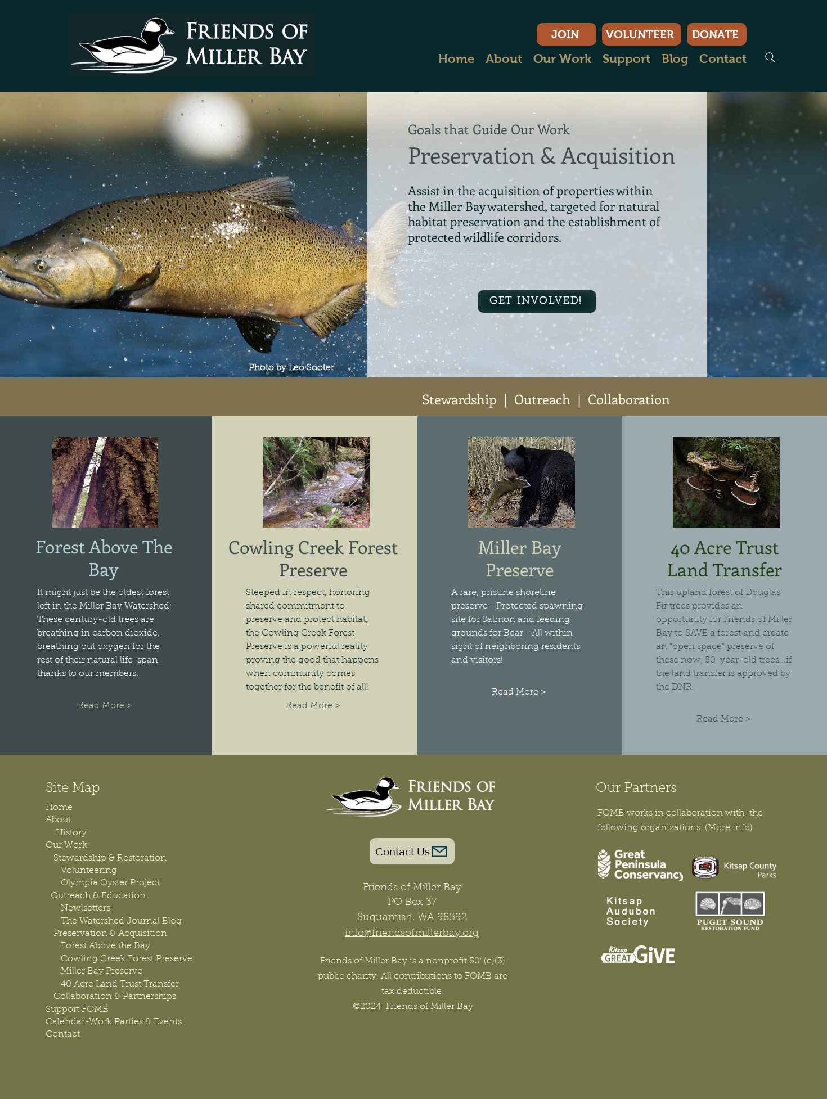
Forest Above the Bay (105, 946)
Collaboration (629, 399)
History (71, 832)
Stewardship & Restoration (106, 858)
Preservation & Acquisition (110, 933)
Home (59, 807)
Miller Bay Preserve (101, 971)
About (58, 820)
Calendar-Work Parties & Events (114, 1021)
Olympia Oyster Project (110, 883)
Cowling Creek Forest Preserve (126, 958)
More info (729, 827)
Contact (63, 1034)
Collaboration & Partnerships (111, 996)
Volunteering (89, 870)
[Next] (766, 234)
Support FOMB (77, 1009)
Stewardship (459, 399)
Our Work (66, 845)
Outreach (542, 399)
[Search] (770, 57)
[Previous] (61, 234)
